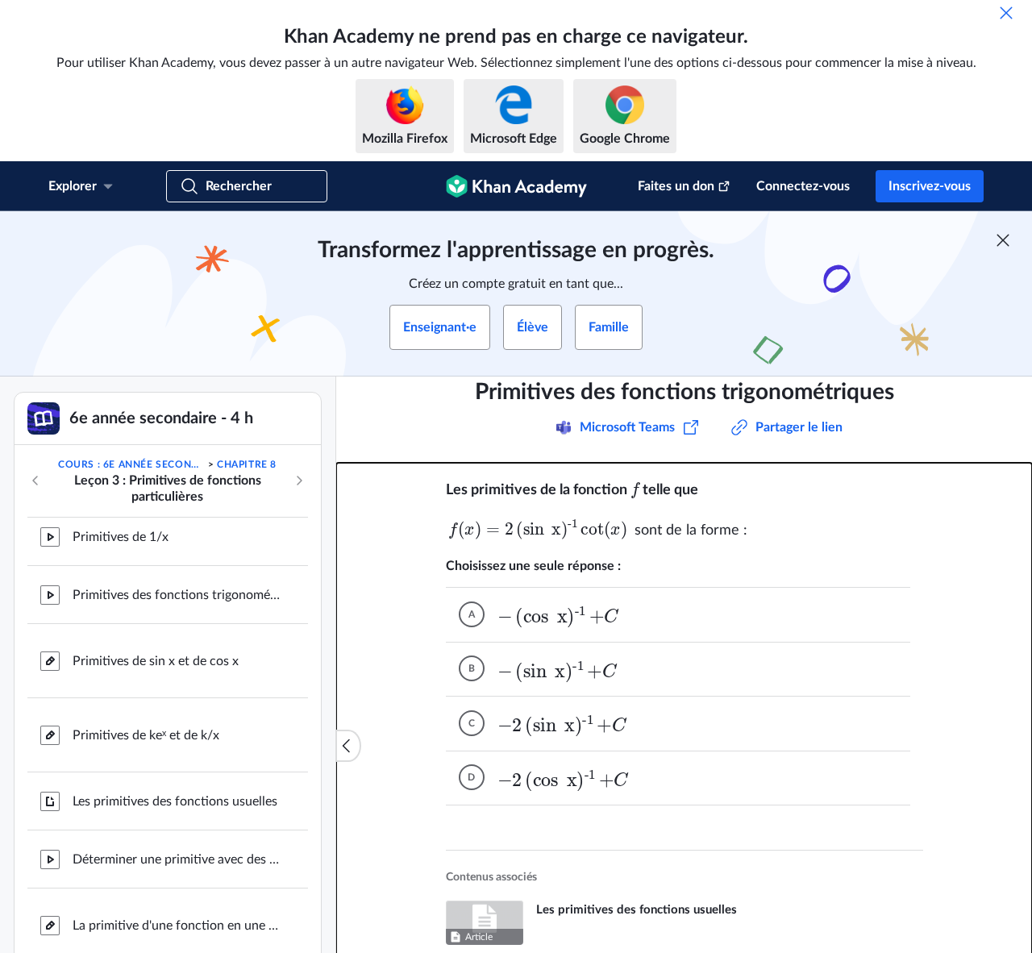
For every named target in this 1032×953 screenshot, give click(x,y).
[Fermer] (1006, 13)
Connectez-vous (803, 186)
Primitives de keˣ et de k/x (146, 657)
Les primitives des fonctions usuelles (175, 724)
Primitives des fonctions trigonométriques (177, 922)
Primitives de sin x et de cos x (156, 583)
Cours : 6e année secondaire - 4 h (131, 464)
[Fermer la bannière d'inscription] (1003, 240)
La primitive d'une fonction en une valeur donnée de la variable (177, 848)
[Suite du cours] (299, 480)
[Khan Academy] (516, 186)
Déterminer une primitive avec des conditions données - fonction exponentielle (177, 782)
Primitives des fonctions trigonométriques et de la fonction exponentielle (177, 517)
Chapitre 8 (247, 464)
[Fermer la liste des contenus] (348, 746)
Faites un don (676, 186)
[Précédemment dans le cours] (35, 480)
